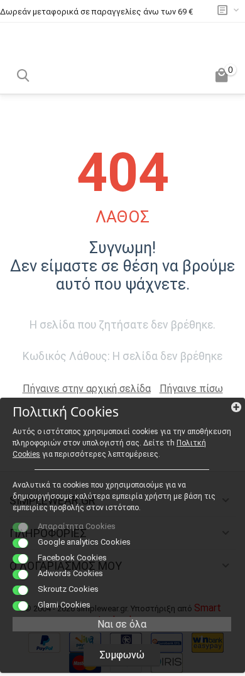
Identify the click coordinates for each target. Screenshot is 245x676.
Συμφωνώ (121, 655)
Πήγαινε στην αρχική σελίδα (87, 389)
